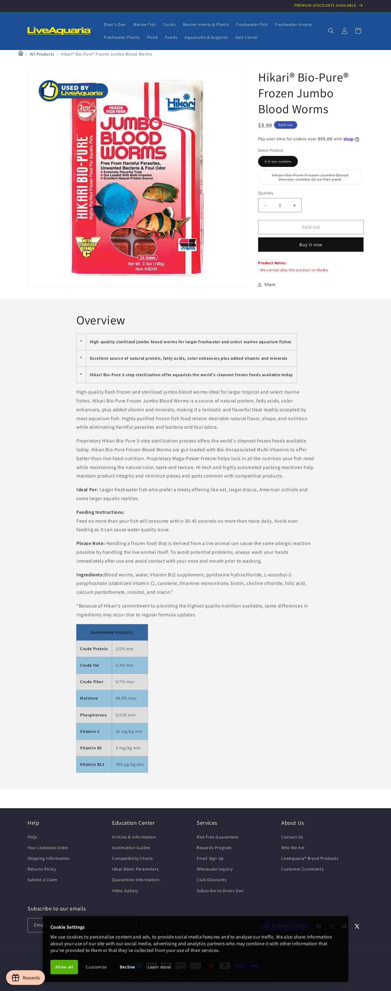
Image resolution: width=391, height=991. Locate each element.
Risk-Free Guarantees (218, 836)
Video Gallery (125, 890)
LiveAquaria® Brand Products (309, 858)
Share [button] (270, 284)
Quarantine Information (135, 879)
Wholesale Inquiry (214, 869)
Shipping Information (48, 858)
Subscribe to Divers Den (220, 890)
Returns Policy (41, 869)
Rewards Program (214, 847)
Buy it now (311, 244)
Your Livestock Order (47, 847)
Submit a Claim (42, 879)
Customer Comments (302, 869)
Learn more (159, 967)
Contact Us (292, 836)
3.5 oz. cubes (281, 163)
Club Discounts (212, 879)
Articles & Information (134, 836)
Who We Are (293, 847)
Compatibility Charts (132, 858)
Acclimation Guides (131, 847)
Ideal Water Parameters (135, 869)
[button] (331, 31)
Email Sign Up (210, 858)
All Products (42, 54)
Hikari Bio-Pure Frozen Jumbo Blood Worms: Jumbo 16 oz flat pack (317, 179)
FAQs (32, 836)
